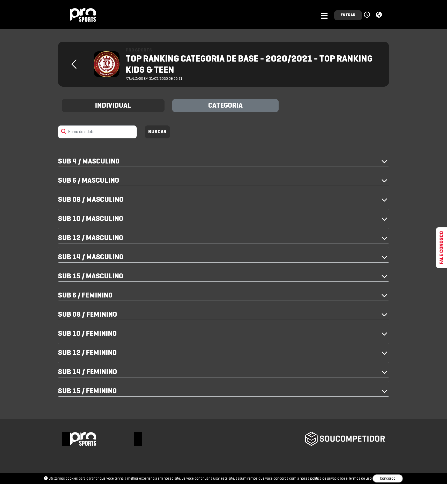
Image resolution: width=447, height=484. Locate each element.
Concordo (388, 478)
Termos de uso (360, 478)
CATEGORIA (225, 105)
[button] (368, 15)
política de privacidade (327, 478)
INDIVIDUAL (113, 105)
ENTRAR (348, 15)
